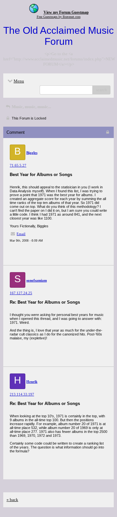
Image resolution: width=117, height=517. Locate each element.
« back (12, 499)
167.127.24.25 (21, 293)
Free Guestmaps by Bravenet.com (59, 17)
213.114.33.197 (22, 394)
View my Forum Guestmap (66, 12)
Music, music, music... (31, 106)
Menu (19, 81)
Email (21, 234)
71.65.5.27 (18, 165)
